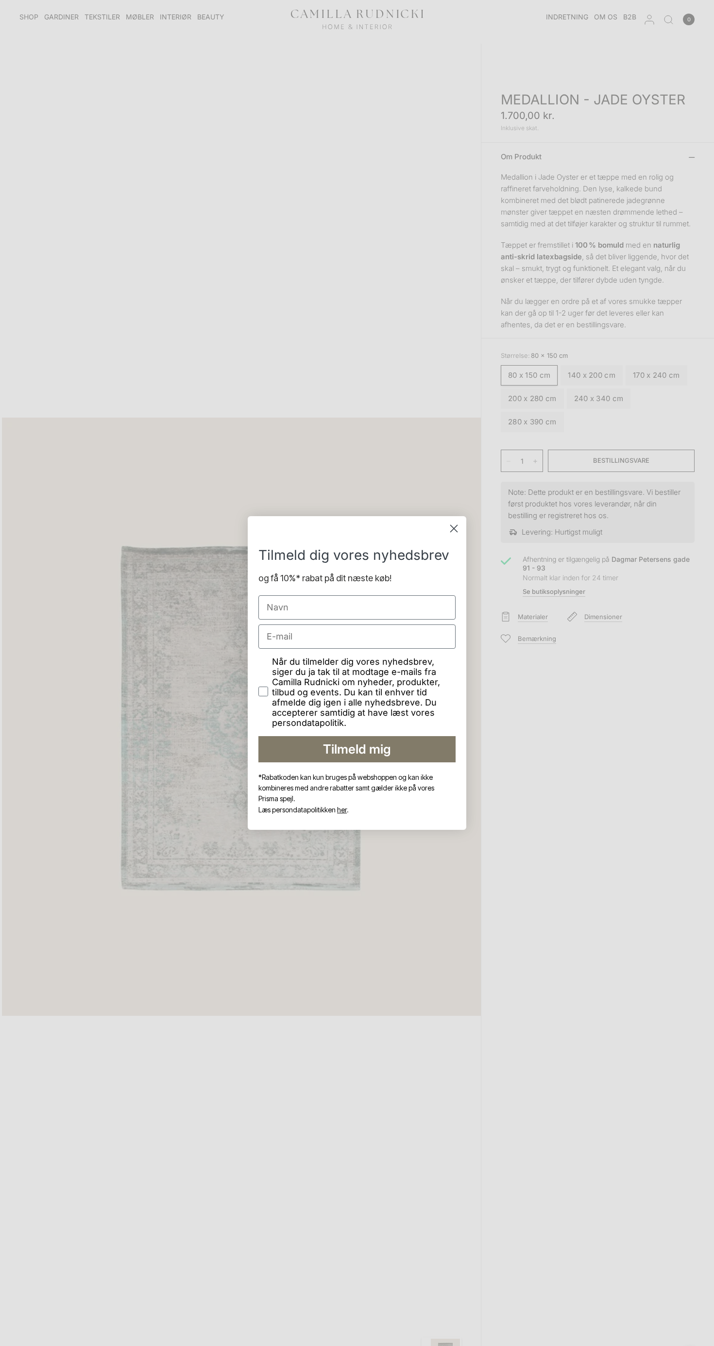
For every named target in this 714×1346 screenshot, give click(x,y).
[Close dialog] (453, 528)
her (342, 810)
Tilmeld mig (357, 749)
